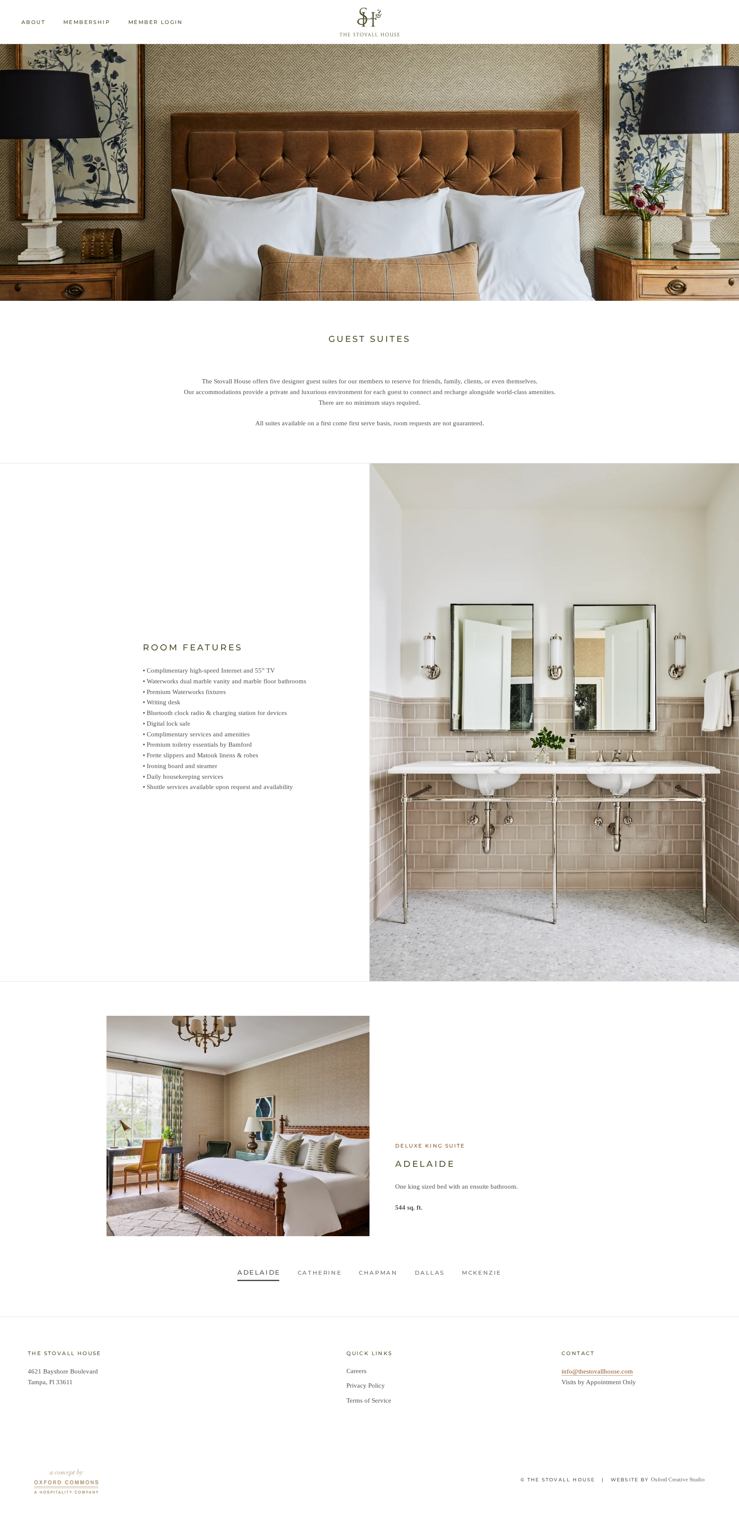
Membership (86, 22)
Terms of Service (368, 1400)
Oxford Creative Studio (678, 1479)
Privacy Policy (365, 1385)
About (33, 22)
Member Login (155, 22)
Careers (356, 1371)
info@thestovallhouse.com (597, 1371)
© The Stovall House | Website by (585, 1480)
